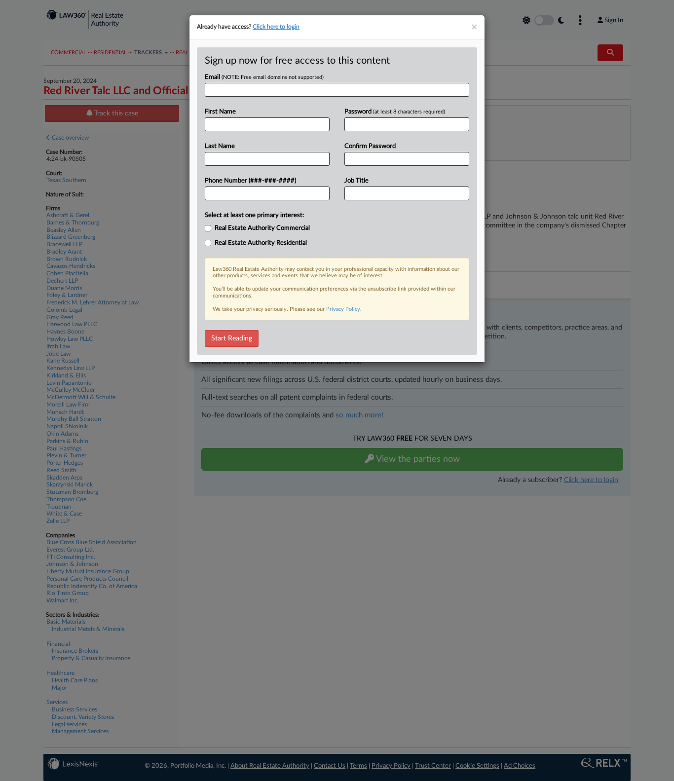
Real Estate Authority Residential (261, 243)
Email (264, 77)
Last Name (220, 146)
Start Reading (231, 338)
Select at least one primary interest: (254, 215)
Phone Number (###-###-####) (250, 181)
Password (394, 112)
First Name (220, 112)
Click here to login (276, 27)
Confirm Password (370, 146)
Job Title (356, 181)
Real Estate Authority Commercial (262, 228)
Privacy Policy (343, 309)
